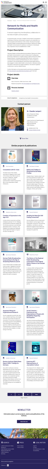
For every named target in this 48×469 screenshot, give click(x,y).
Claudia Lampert (15, 90)
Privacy (35, 447)
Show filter (25, 138)
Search (43, 2)
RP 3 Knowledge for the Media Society (31, 83)
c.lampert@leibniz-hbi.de (34, 130)
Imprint (35, 445)
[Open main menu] (46, 2)
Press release (20, 445)
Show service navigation (7, 461)
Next (36, 394)
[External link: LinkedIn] (8, 465)
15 (27, 394)
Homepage (9, 20)
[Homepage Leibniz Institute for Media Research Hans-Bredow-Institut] (6, 3)
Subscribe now (24, 421)
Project (14, 20)
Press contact (20, 447)
